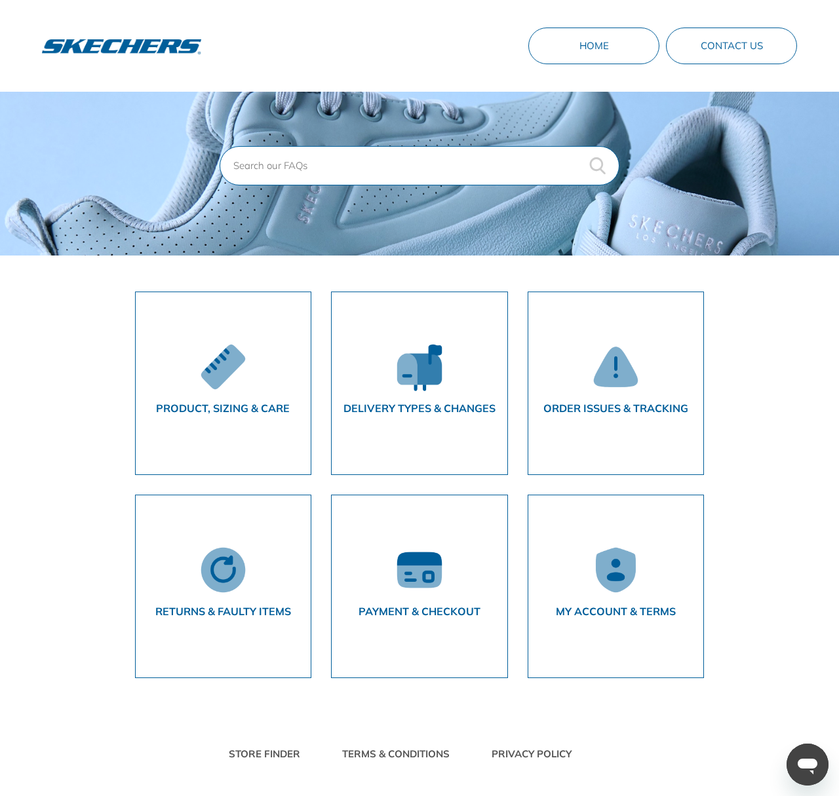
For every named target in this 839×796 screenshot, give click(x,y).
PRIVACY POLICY (532, 754)
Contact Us (732, 45)
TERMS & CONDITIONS (396, 754)
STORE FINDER (264, 754)
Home (594, 45)
